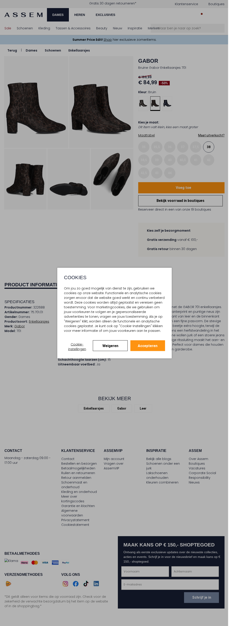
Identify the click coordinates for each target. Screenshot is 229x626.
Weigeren (110, 345)
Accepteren (147, 345)
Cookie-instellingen (77, 346)
